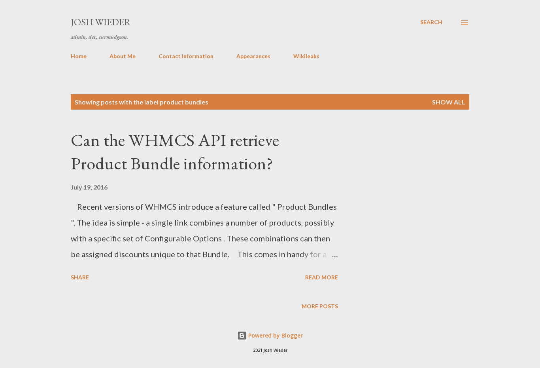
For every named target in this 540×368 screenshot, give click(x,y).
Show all (448, 102)
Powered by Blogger (275, 335)
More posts (320, 306)
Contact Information (186, 56)
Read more (321, 277)
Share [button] (80, 277)
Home (79, 56)
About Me (123, 56)
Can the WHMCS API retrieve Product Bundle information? (175, 152)
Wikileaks (306, 56)
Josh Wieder (101, 22)
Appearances (253, 56)
